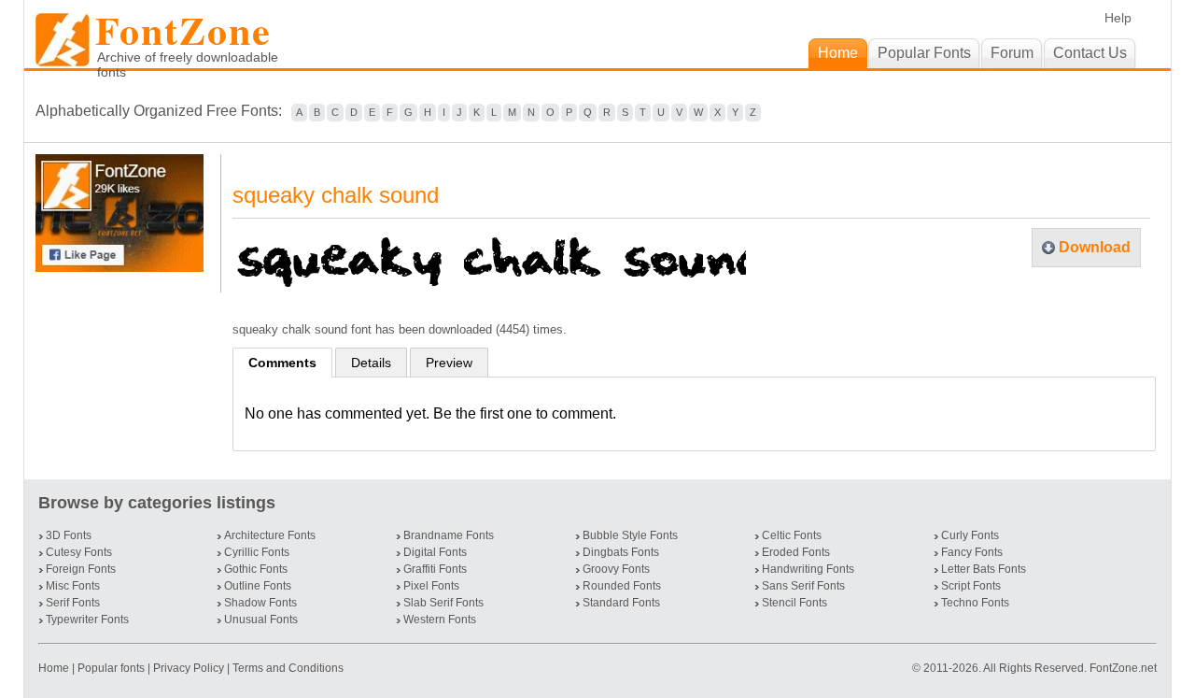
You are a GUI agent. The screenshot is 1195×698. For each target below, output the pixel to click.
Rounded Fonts (622, 585)
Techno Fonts (975, 602)
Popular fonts (111, 668)
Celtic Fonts (792, 535)
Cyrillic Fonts (256, 552)
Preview (449, 362)
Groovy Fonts (616, 569)
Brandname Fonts (448, 535)
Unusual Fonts (261, 619)
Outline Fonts (257, 585)
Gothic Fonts (256, 569)
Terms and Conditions (288, 668)
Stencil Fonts (794, 602)
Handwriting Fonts (808, 569)
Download (1095, 247)
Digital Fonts (435, 552)
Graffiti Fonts (435, 569)
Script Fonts (971, 585)
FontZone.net (1123, 668)
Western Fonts (439, 619)
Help (1118, 17)
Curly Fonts (970, 535)
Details (371, 362)
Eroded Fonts (796, 552)
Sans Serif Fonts (803, 585)
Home (55, 668)
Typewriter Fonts (87, 619)
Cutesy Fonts (79, 552)
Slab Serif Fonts (443, 602)
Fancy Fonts (972, 552)
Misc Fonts (73, 585)
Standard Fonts (621, 602)
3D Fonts (68, 535)
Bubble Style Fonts (630, 535)
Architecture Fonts (270, 535)
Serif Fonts (73, 602)
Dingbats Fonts (621, 552)
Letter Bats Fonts (983, 569)
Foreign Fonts (81, 569)
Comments (282, 362)
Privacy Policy (188, 668)
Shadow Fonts (260, 602)
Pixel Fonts (431, 585)
